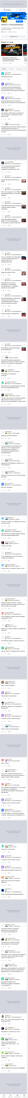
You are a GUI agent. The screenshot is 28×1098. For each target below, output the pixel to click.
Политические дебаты (14, 84)
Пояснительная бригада (14, 761)
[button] (25, 68)
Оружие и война (13, 357)
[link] (11, 54)
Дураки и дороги (13, 543)
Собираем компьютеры (15, 979)
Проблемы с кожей (14, 519)
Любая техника (12, 626)
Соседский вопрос (14, 726)
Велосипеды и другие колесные (14, 566)
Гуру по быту (12, 1065)
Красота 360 (11, 771)
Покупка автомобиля (13, 600)
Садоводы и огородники (15, 395)
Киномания (12, 683)
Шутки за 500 (12, 847)
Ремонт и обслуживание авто (14, 74)
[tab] (4, 69)
